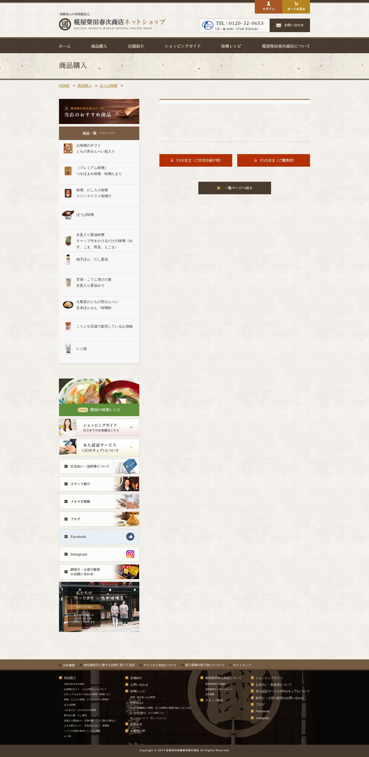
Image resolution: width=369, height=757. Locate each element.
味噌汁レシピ (137, 702)
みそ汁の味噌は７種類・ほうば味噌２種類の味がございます (160, 708)
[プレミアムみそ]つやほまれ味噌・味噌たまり (87, 694)
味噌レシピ (137, 691)
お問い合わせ (139, 684)
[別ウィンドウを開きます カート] (296, 10)
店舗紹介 (136, 678)
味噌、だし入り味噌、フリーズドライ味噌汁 (86, 699)
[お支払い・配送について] (99, 470)
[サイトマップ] (240, 663)
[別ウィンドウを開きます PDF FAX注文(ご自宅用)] (195, 163)
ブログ (260, 704)
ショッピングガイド (269, 678)
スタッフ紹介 (214, 700)
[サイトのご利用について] (158, 663)
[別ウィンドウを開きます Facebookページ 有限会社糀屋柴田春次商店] (99, 540)
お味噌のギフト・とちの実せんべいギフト (85, 689)
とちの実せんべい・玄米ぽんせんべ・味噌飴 (86, 725)
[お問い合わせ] (290, 28)
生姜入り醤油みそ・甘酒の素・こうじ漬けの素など (90, 720)
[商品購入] (99, 45)
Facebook (262, 711)
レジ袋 (67, 736)
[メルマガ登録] (99, 505)
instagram (262, 718)
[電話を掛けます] (234, 28)
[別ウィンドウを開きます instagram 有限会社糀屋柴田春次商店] (99, 558)
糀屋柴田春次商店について (223, 678)
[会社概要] (67, 663)
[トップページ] (112, 29)
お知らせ (136, 724)
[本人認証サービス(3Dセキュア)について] (99, 452)
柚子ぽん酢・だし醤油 (75, 715)
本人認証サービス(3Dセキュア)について (283, 691)
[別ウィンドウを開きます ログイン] (268, 10)
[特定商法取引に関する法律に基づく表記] (107, 663)
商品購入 (85, 86)
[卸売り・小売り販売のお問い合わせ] (99, 575)
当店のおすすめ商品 (74, 684)
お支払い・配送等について (274, 684)
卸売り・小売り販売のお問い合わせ (280, 698)
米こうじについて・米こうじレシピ (148, 718)
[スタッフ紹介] (99, 487)
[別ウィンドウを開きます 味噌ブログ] (99, 523)
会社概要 (209, 694)
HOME (64, 86)
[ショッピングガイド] (183, 45)
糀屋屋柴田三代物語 (215, 684)
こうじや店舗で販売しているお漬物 (82, 731)
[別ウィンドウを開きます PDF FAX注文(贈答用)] (273, 163)
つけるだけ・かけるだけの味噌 (81, 710)
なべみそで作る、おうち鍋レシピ (147, 713)
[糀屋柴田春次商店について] (286, 45)
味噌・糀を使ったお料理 (142, 697)
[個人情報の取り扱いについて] (202, 663)
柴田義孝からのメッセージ (218, 689)
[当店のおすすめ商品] (99, 122)
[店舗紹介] (136, 45)
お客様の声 (137, 731)
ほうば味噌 (108, 86)
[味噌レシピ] (231, 45)
